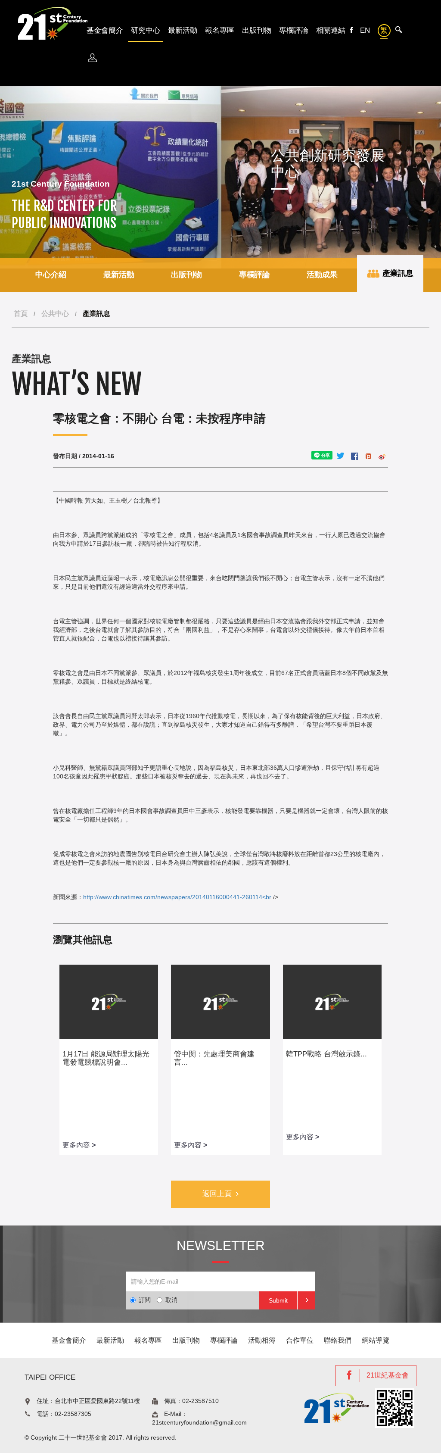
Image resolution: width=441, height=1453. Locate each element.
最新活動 (182, 30)
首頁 (21, 313)
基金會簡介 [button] (105, 30)
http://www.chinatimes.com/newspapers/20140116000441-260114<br (177, 897)
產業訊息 (396, 273)
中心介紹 (50, 274)
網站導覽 (375, 1340)
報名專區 (219, 30)
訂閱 (145, 1300)
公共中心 (55, 313)
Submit (278, 1300)
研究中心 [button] (145, 30)
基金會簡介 (69, 1340)
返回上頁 (217, 1194)
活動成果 (322, 274)
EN (365, 30)
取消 (171, 1300)
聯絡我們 (337, 1340)
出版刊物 (256, 30)
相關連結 (330, 30)
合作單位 (300, 1340)
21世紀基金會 (387, 1375)
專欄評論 (293, 30)
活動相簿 (262, 1340)
